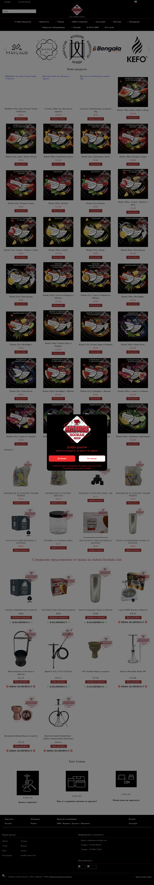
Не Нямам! (92, 458)
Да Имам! (62, 458)
